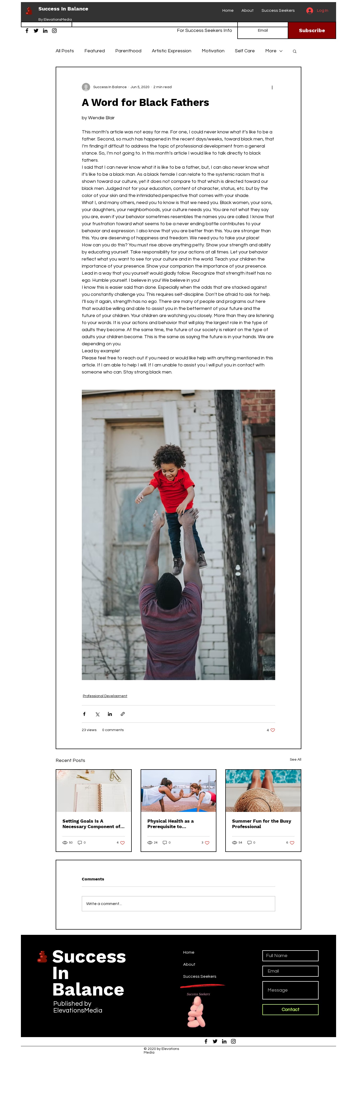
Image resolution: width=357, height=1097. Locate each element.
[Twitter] (36, 30)
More (271, 50)
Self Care (245, 50)
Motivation (213, 50)
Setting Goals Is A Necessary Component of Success (91, 823)
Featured (94, 50)
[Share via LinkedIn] (109, 713)
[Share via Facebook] (84, 713)
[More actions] (272, 87)
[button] (294, 51)
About (189, 964)
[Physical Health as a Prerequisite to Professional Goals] (178, 791)
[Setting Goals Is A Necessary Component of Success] (93, 791)
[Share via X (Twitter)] (97, 713)
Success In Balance (63, 8)
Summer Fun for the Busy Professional (261, 823)
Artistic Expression (171, 50)
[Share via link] (122, 713)
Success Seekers (199, 976)
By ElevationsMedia (55, 19)
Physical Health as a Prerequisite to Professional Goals (170, 823)
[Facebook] (27, 30)
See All (295, 759)
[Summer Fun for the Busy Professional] (263, 791)
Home (188, 952)
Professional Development (105, 696)
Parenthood (128, 50)
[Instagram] (54, 30)
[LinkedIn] (45, 30)
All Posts (65, 50)
